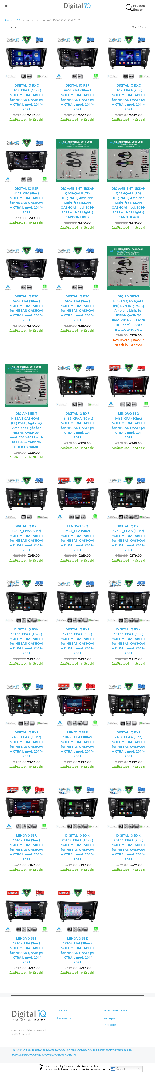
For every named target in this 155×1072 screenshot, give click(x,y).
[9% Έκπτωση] (77, 807)
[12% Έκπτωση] (26, 57)
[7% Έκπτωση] (77, 160)
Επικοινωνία (65, 1018)
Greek (120, 1068)
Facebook (109, 1024)
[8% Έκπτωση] (128, 385)
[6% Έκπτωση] (128, 268)
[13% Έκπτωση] (26, 268)
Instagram (110, 1018)
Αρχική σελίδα (13, 20)
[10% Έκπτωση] (26, 704)
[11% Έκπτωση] (128, 57)
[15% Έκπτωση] (77, 57)
